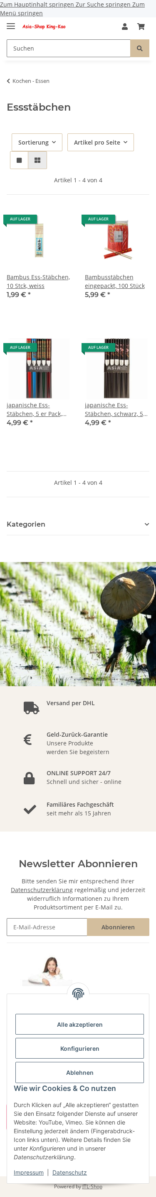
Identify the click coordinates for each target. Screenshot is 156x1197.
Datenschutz (69, 1172)
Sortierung (33, 142)
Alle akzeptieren (80, 1024)
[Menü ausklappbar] (11, 22)
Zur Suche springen (104, 4)
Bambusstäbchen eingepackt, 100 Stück (115, 281)
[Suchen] (139, 48)
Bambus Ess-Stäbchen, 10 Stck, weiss (38, 281)
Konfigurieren (79, 1048)
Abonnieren (118, 927)
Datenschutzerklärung (42, 890)
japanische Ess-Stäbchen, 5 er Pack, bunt (34, 409)
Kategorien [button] (26, 524)
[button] (124, 26)
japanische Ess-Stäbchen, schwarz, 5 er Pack (114, 409)
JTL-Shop (92, 1186)
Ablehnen (80, 1072)
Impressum (29, 1172)
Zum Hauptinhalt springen (38, 4)
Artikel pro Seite (97, 142)
